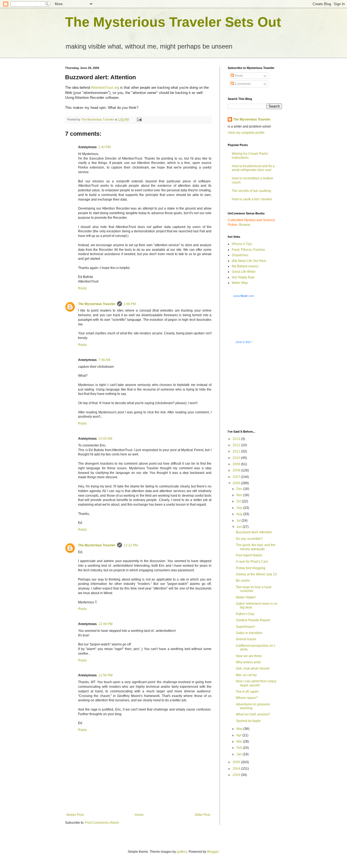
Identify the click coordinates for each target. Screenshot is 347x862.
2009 (237, 464)
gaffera (182, 852)
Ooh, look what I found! (252, 668)
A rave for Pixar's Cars (252, 561)
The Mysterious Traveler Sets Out (173, 22)
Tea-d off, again (247, 691)
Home (139, 815)
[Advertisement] (261, 386)
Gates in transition (249, 633)
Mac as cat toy (246, 675)
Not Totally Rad (243, 277)
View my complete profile (246, 133)
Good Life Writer (244, 272)
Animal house (246, 639)
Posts (238, 76)
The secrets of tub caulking (251, 191)
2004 (237, 769)
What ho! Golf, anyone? (253, 714)
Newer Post (74, 815)
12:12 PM (131, 545)
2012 (237, 445)
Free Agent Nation (249, 555)
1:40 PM (104, 147)
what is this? (244, 342)
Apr (239, 735)
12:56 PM (105, 675)
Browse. (245, 225)
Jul (239, 520)
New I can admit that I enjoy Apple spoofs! (256, 683)
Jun (239, 527)
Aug (239, 514)
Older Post (202, 815)
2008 (237, 470)
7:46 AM (104, 360)
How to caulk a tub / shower (252, 199)
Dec (239, 489)
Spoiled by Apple (248, 721)
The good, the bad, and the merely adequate (255, 547)
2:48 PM (130, 304)
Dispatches (240, 255)
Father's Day (245, 614)
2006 (237, 483)
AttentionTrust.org (105, 87)
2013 (237, 439)
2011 (237, 451)
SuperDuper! (245, 627)
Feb (239, 748)
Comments (242, 84)
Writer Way (240, 283)
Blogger (213, 852)
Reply (82, 288)
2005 (237, 762)
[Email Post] (139, 119)
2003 (237, 775)
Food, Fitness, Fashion (248, 250)
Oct (239, 501)
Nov (239, 495)
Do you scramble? (249, 539)
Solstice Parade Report (253, 620)
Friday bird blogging (250, 568)
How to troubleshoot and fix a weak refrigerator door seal (253, 168)
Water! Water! (246, 597)
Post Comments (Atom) (102, 823)
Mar (239, 741)
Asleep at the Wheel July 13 (256, 574)
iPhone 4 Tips (242, 244)
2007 (237, 477)
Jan (239, 754)
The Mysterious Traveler (96, 304)
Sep (239, 508)
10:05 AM (105, 438)
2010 (237, 458)
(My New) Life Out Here (249, 261)
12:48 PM (105, 624)
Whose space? (247, 698)
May (239, 729)
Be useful (243, 580)
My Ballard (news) (245, 266)
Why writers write (248, 662)
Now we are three (249, 656)
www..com (243, 295)
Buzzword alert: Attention (254, 532)
